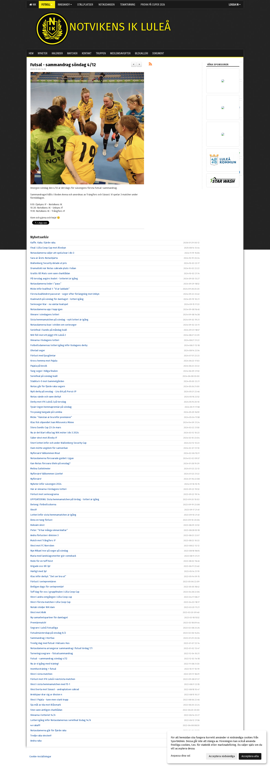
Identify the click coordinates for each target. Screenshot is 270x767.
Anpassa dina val (180, 755)
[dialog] (216, 746)
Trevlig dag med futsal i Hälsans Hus (50, 643)
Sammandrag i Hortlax (42, 638)
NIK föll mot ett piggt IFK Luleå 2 (48, 335)
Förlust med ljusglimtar (43, 355)
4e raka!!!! (35, 725)
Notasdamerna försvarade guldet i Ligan (52, 458)
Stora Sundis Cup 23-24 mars (45, 427)
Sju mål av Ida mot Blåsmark (45, 704)
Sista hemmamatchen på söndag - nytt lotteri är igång (59, 319)
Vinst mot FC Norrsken (42, 545)
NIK (34, 4)
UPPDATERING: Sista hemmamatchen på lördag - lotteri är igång (64, 499)
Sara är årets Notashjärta (44, 258)
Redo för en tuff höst (41, 561)
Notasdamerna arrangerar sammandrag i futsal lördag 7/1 (61, 648)
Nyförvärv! (35, 478)
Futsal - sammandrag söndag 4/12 (63, 64)
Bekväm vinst (37, 525)
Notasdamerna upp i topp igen (46, 309)
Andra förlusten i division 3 (44, 535)
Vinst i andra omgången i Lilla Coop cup (51, 597)
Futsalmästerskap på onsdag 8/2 (48, 632)
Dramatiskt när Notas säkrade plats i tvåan (53, 268)
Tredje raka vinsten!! (40, 735)
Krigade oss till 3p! (40, 566)
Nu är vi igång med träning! (44, 663)
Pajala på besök (38, 365)
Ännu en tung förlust (41, 519)
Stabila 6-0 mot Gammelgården (47, 381)
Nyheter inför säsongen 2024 (46, 484)
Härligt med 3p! (38, 571)
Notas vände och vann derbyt (45, 396)
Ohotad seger (37, 350)
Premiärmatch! (38, 622)
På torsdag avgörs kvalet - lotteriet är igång (54, 278)
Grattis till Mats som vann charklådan (50, 273)
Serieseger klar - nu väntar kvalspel (49, 304)
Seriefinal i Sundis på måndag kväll (48, 329)
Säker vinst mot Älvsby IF (43, 437)
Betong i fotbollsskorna (43, 504)
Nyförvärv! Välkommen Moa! (45, 453)
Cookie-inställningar (40, 756)
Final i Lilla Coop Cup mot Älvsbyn (48, 247)
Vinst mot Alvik (38, 612)
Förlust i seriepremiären (43, 581)
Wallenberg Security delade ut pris (48, 263)
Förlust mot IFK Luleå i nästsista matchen (52, 679)
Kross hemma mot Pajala (43, 360)
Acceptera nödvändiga (222, 756)
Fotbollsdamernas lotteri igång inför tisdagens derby (58, 345)
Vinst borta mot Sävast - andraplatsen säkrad (54, 689)
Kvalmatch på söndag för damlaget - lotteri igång (57, 299)
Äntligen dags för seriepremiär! (47, 586)
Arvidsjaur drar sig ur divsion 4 (46, 694)
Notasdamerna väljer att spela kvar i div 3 (52, 252)
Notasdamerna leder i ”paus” (45, 283)
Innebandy (64, 4)
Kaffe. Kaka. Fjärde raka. (43, 242)
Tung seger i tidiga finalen (44, 371)
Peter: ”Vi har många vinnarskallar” (49, 530)
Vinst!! (33, 509)
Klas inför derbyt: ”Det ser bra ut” (48, 576)
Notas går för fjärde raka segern (47, 386)
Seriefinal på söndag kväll (44, 376)
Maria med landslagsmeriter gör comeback (53, 555)
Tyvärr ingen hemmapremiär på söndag (51, 407)
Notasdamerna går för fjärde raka (48, 730)
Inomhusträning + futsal (43, 668)
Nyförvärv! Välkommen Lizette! (46, 473)
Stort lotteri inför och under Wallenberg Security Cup (58, 442)
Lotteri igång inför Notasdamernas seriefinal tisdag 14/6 (60, 720)
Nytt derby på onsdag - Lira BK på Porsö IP (53, 391)
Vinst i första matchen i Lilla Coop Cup (50, 602)
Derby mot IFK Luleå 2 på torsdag (48, 401)
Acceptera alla (250, 756)
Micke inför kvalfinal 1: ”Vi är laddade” (50, 288)
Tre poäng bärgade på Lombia (46, 412)
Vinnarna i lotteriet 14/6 (42, 715)
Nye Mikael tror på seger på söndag (49, 550)
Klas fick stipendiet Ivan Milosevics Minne (52, 422)
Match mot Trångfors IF (43, 540)
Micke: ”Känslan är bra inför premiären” (51, 417)
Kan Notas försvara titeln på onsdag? (50, 463)
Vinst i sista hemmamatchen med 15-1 (50, 684)
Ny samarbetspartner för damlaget (49, 617)
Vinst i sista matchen (41, 674)
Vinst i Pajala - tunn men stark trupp (49, 699)
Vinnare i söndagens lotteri (44, 314)
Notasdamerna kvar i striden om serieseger (53, 324)
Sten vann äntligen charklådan (46, 709)
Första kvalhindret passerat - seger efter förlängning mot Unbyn (64, 294)
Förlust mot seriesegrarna (44, 494)
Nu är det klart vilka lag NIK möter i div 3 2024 (54, 432)
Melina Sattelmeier (40, 468)
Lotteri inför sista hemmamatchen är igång (53, 514)
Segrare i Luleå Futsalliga (44, 627)
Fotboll (46, 4)
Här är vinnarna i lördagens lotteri (48, 489)
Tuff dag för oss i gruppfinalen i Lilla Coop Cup (54, 591)
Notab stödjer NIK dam (42, 607)
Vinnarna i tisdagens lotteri (44, 340)
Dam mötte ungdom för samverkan (49, 448)
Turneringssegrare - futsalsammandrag (51, 653)
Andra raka (36, 740)
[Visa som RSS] (150, 64)
